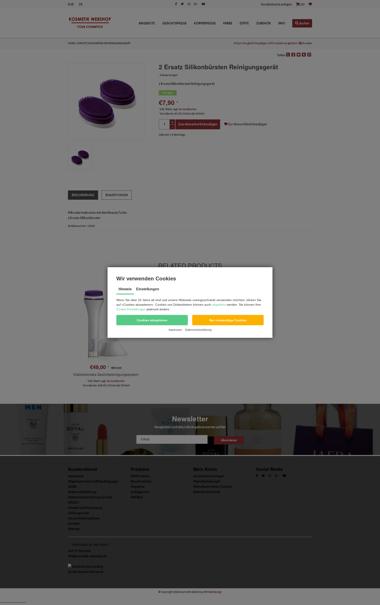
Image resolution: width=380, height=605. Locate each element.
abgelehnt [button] (219, 304)
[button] (152, 320)
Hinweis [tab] (125, 289)
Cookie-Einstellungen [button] (131, 309)
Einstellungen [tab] (147, 289)
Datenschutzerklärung (198, 329)
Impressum (175, 329)
